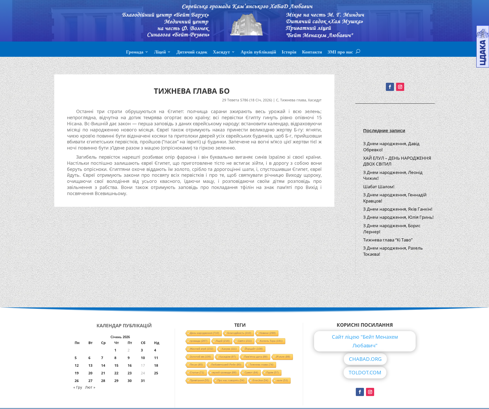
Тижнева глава (293, 100)
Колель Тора (271, 340)
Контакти (312, 52)
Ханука (229, 348)
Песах (196, 364)
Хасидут (221, 52)
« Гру (77, 387)
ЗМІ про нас (340, 52)
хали (282, 380)
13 (90, 365)
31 (143, 380)
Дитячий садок (191, 52)
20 (90, 373)
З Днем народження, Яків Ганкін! (397, 209)
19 (77, 373)
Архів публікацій (258, 52)
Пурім (272, 372)
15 (116, 365)
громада (198, 340)
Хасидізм (227, 356)
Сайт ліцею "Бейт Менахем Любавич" (365, 341)
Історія (289, 52)
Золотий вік (200, 356)
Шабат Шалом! (379, 186)
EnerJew (260, 380)
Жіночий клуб (201, 348)
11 (156, 357)
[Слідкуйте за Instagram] (400, 87)
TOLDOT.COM (365, 372)
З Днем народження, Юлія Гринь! (398, 217)
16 (130, 365)
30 (130, 380)
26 (77, 380)
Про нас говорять (231, 380)
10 (143, 357)
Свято (245, 340)
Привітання (199, 380)
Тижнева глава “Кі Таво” (388, 240)
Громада (134, 52)
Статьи (197, 372)
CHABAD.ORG (365, 359)
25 (156, 373)
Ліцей (160, 52)
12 (77, 365)
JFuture (283, 356)
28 (103, 380)
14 (103, 365)
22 (116, 373)
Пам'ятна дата (255, 356)
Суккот (251, 372)
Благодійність (239, 333)
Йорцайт (254, 348)
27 (90, 380)
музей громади (224, 372)
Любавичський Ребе (226, 364)
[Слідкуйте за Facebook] (390, 87)
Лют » (90, 387)
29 (116, 380)
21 (103, 373)
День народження (204, 333)
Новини (268, 333)
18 (156, 365)
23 (130, 373)
